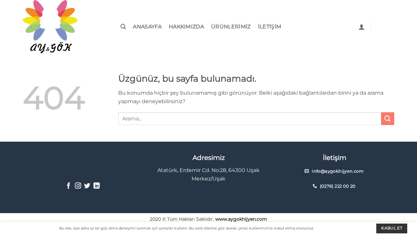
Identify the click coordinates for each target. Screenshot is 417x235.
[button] (123, 26)
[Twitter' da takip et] (87, 186)
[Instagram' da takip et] (78, 186)
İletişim (269, 27)
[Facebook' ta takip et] (68, 186)
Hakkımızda (186, 27)
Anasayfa (147, 27)
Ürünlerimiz (231, 27)
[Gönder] (387, 118)
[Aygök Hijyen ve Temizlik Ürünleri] (55, 26)
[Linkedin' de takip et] (96, 186)
